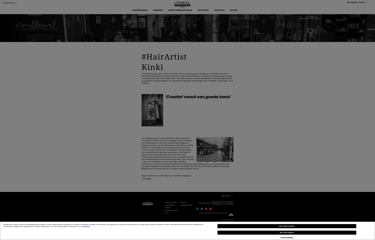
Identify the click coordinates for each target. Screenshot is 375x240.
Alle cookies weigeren (287, 232)
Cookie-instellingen (287, 237)
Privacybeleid (85, 226)
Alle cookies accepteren (287, 226)
